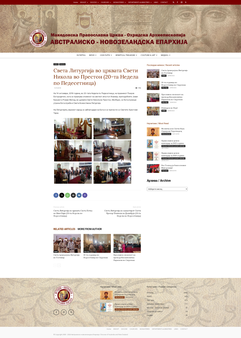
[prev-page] (55, 265)
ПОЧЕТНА (81, 55)
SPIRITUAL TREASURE (125, 55)
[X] (186, 2)
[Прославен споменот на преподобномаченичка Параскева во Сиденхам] (127, 243)
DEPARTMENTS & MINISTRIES (139, 2)
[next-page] (59, 265)
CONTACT (164, 2)
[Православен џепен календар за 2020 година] (153, 156)
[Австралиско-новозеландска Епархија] (120, 29)
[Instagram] (181, 2)
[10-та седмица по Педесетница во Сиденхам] (97, 243)
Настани (165, 171)
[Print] (73, 195)
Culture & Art (148, 55)
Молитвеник (166, 134)
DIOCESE (93, 2)
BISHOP (83, 2)
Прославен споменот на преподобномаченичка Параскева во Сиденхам (124, 257)
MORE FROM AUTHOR (90, 229)
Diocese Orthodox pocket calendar (173, 146)
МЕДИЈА (164, 55)
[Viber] (84, 195)
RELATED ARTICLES (64, 229)
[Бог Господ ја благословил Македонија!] (153, 168)
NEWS (91, 55)
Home (75, 2)
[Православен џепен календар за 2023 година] (153, 143)
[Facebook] (177, 2)
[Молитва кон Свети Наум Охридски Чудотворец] (153, 131)
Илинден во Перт (169, 108)
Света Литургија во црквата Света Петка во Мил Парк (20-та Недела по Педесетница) (72, 213)
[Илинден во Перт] (153, 111)
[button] (173, 2)
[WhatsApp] (67, 195)
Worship (62, 64)
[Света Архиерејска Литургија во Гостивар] (67, 243)
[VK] (79, 195)
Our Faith (105, 55)
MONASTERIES (118, 2)
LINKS (156, 2)
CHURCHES (105, 2)
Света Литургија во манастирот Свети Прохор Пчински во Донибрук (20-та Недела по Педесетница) (122, 213)
